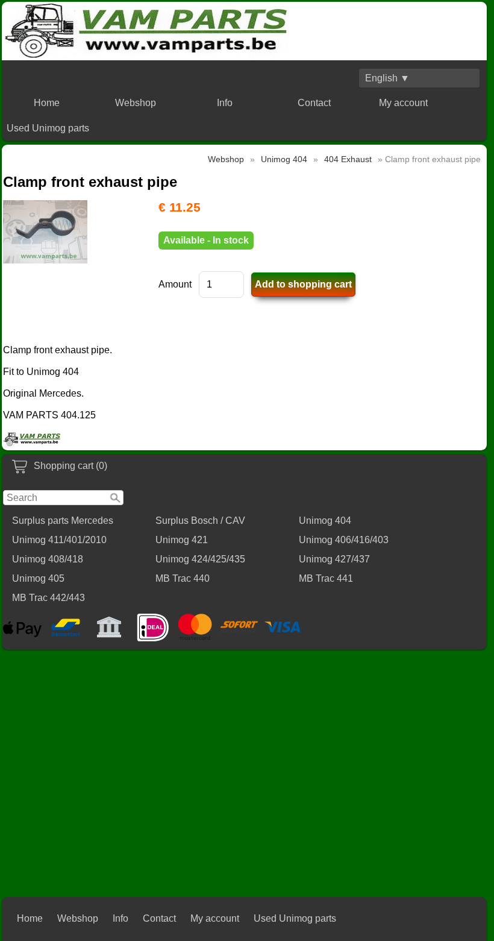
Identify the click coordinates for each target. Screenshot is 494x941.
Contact (314, 103)
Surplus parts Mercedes (62, 520)
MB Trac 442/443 (48, 598)
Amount (175, 284)
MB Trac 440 (182, 578)
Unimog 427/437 (334, 559)
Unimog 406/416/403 (344, 540)
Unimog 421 (181, 540)
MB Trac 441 (326, 578)
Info (225, 103)
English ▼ (387, 78)
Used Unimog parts (48, 128)
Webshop (135, 103)
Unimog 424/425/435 (200, 559)
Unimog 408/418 (47, 559)
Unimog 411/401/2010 (59, 540)
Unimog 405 (38, 578)
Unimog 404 (325, 520)
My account (403, 103)
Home (47, 103)
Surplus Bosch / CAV (200, 520)
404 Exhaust (348, 159)
